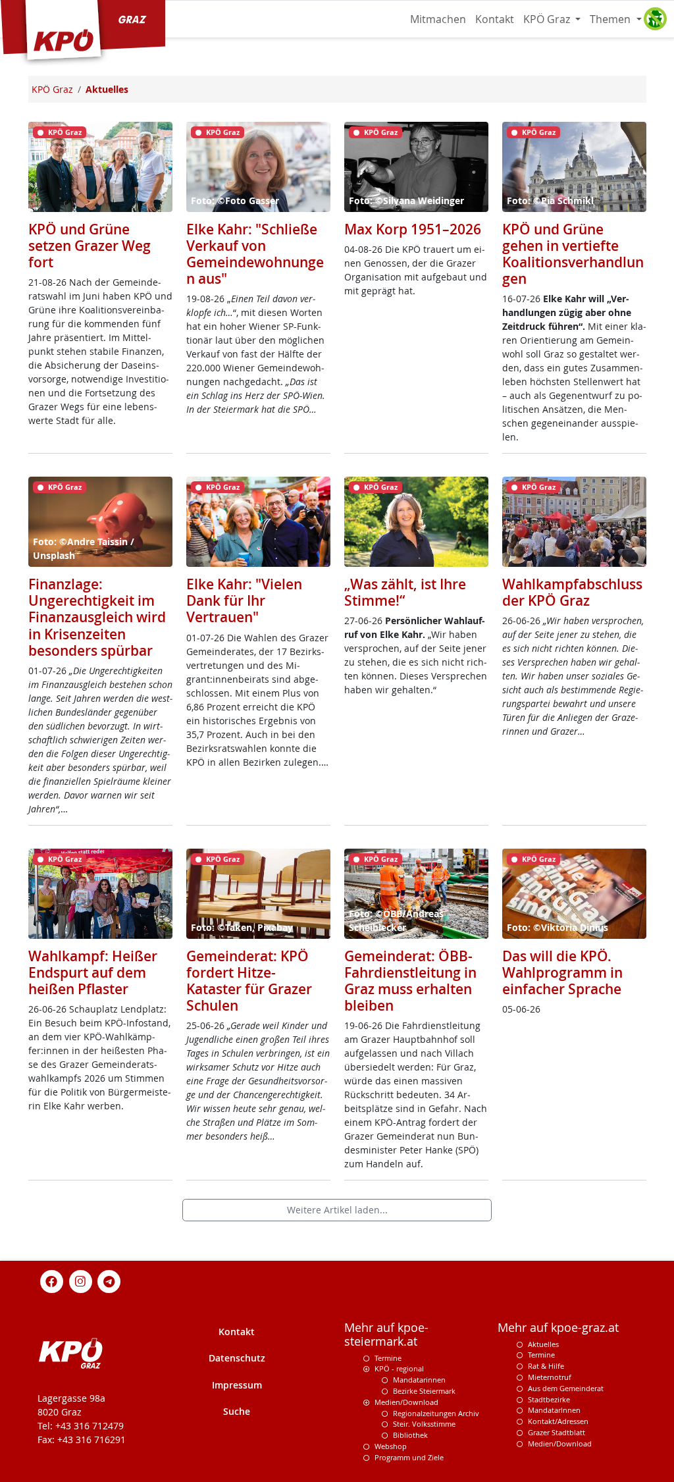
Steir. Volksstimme (424, 1424)
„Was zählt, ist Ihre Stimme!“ (405, 592)
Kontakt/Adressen (558, 1421)
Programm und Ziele (409, 1457)
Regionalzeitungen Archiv (436, 1413)
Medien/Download (406, 1402)
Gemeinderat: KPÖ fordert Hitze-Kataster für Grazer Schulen (249, 981)
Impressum (237, 1385)
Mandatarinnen (419, 1380)
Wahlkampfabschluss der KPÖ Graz (572, 592)
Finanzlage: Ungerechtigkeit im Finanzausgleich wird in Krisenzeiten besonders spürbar (97, 617)
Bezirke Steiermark (424, 1391)
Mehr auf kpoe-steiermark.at (386, 1334)
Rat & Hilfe (546, 1366)
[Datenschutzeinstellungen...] (655, 19)
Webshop (391, 1446)
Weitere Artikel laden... (337, 1210)
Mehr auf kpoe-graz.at (558, 1327)
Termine (388, 1358)
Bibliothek (410, 1435)
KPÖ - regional (399, 1368)
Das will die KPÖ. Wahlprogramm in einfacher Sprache (562, 972)
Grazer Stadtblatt (556, 1432)
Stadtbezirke (549, 1399)
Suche (236, 1411)
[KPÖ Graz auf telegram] (109, 1280)
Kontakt (494, 19)
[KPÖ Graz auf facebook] (52, 1280)
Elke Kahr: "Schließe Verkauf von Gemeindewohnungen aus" (255, 254)
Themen (611, 19)
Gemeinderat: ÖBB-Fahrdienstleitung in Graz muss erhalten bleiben (410, 981)
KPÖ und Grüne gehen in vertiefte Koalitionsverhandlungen (573, 254)
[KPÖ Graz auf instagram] (80, 1280)
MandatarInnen (554, 1410)
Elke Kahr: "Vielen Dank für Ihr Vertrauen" (244, 600)
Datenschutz (237, 1358)
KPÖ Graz (548, 19)
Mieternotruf (549, 1377)
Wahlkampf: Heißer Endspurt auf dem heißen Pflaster (92, 972)
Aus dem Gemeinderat (566, 1388)
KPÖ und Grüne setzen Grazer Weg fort (89, 245)
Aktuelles (543, 1344)
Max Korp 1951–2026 (412, 229)
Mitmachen (438, 19)
